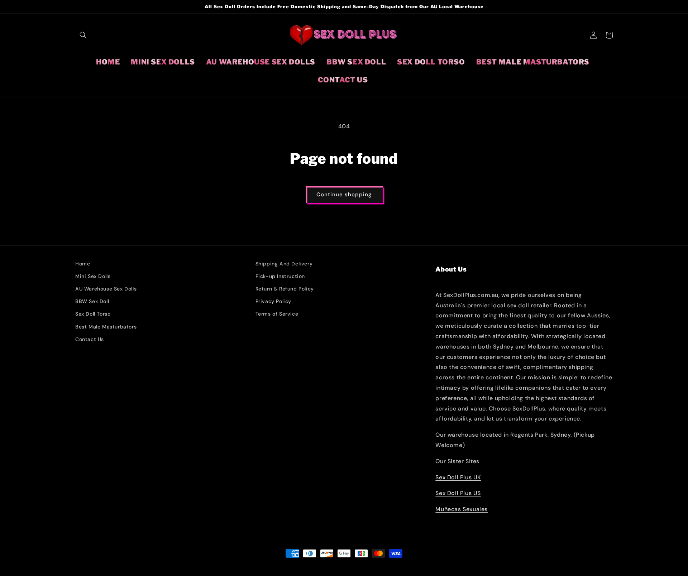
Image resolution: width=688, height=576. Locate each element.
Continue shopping (344, 194)
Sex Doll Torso (92, 314)
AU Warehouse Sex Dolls (106, 288)
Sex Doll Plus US (458, 493)
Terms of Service (276, 314)
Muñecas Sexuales (461, 509)
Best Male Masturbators (106, 326)
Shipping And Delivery (284, 263)
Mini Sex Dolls (92, 276)
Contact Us (89, 339)
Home (82, 263)
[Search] (83, 35)
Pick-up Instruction (280, 276)
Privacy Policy (273, 301)
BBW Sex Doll (92, 301)
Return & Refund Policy (284, 288)
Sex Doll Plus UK (458, 477)
